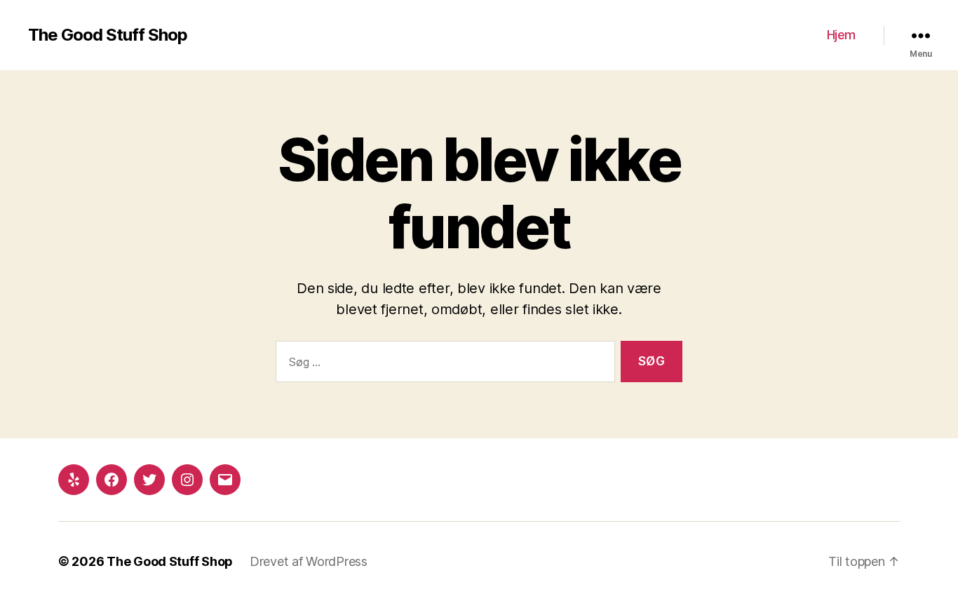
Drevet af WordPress (308, 561)
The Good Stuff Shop (107, 35)
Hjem (841, 34)
